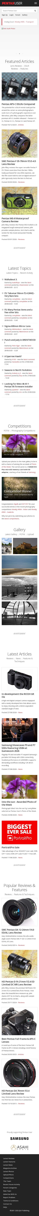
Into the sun (8, 454)
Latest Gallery (11, 534)
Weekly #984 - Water (11, 495)
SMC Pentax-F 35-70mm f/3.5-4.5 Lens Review (19, 163)
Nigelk (6, 497)
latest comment (29, 359)
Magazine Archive (10, 1168)
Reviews (21, 182)
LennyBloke (16, 299)
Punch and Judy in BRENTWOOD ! (20, 341)
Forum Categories (10, 1188)
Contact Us (7, 1204)
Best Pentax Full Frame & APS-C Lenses (18, 1040)
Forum (17, 15)
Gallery (24, 15)
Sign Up (5, 15)
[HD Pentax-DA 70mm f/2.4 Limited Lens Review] (19, 1073)
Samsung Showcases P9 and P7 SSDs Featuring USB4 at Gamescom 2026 (18, 748)
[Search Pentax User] (35, 10)
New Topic (7, 1191)
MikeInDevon (23, 332)
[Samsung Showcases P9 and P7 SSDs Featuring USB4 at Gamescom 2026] (19, 730)
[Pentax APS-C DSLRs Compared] (19, 86)
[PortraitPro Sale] (19, 832)
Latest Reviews (8, 1158)
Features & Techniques (23, 660)
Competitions (8, 1178)
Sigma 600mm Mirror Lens (17, 326)
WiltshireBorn (16, 329)
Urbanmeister (24, 285)
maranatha (16, 362)
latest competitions (12, 518)
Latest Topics (12, 273)
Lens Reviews (16, 66)
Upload (30, 534)
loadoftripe (16, 283)
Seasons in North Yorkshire (17, 370)
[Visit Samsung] (19, 1139)
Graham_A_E (16, 373)
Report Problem (9, 1197)
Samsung (32, 472)
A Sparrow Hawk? (13, 356)
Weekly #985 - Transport (24, 22)
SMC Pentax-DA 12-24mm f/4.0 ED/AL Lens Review (18, 931)
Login (11, 15)
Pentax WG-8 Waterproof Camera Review (15, 220)
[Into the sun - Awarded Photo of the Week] (19, 787)
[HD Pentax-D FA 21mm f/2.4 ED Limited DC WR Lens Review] (19, 964)
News (18, 658)
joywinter (15, 390)
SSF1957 (25, 504)
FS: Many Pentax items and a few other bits (18, 311)
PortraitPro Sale (10, 847)
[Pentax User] (12, 2)
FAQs (5, 1207)
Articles (21, 125)
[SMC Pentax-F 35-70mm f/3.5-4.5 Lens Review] (19, 143)
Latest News (8, 1165)
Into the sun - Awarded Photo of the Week (19, 803)
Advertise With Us (10, 1194)
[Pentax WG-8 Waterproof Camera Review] (19, 201)
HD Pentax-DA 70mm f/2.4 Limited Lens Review (15, 1092)
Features (24, 68)
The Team (7, 1181)
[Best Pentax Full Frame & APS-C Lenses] (19, 1021)
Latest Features (9, 1162)
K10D (14, 359)
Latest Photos (8, 1171)
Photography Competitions (23, 430)
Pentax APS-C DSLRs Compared (18, 104)
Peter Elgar (16, 346)
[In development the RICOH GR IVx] (19, 679)
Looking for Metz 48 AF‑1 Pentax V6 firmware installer (18, 385)
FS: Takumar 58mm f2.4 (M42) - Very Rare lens (19, 294)
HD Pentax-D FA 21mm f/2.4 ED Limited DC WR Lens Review (18, 983)
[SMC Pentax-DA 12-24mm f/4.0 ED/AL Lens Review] (19, 912)
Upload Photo (8, 1175)
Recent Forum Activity (11, 1184)
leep (20, 376)
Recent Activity (26, 273)
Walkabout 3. (10, 279)
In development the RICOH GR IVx (18, 695)
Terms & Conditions (10, 1201)
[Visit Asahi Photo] (8, 28)
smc (20, 392)
